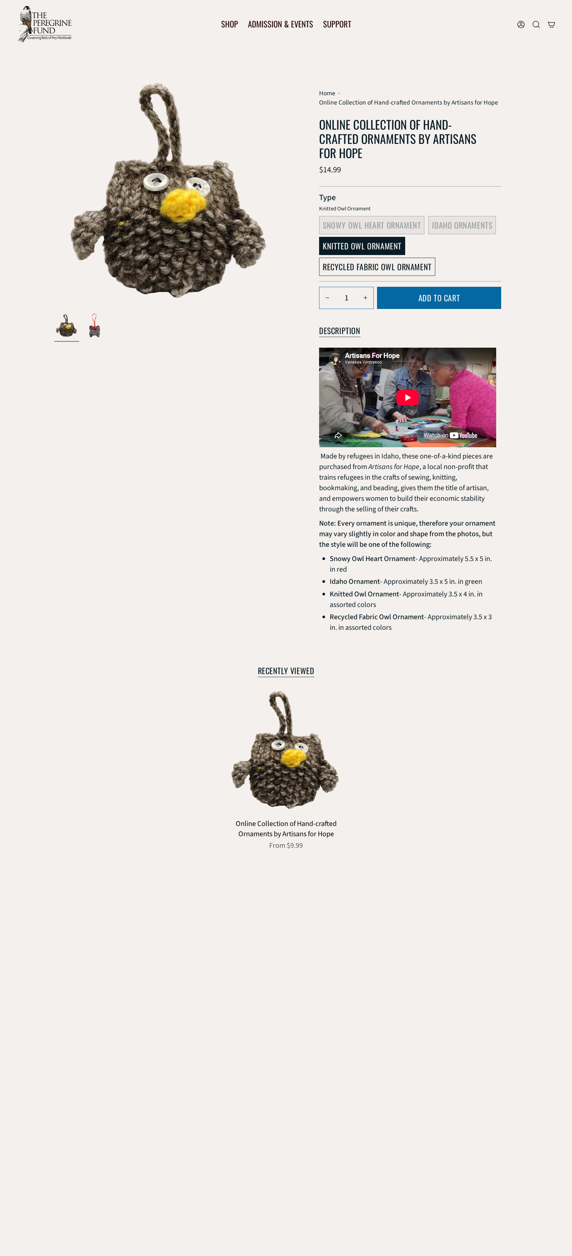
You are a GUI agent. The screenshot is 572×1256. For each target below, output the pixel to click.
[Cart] (551, 24)
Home (327, 93)
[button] (229, 24)
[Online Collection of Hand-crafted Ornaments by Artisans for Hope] (286, 752)
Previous (54, 194)
